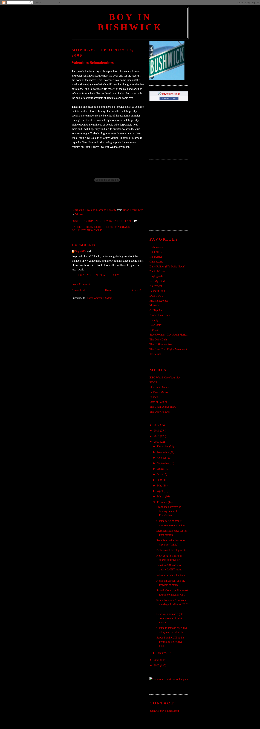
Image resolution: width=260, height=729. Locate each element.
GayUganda (156, 276)
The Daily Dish (158, 339)
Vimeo (79, 214)
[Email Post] (135, 221)
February (162, 502)
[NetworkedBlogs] (169, 93)
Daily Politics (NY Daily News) (167, 266)
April (160, 490)
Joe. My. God (157, 281)
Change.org (156, 261)
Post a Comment (81, 284)
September (163, 463)
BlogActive (155, 256)
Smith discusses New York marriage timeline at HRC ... (172, 604)
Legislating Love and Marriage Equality (94, 209)
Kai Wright (155, 285)
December (163, 446)
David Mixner (157, 271)
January (161, 652)
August (161, 468)
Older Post (138, 290)
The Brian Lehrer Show (162, 406)
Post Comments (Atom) (100, 297)
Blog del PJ (155, 251)
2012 (157, 425)
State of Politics (158, 401)
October (162, 457)
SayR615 (80, 251)
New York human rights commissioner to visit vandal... (169, 618)
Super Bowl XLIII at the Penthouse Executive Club (170, 641)
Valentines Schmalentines (93, 62)
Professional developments (171, 550)
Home (108, 290)
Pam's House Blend (160, 315)
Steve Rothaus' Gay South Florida (168, 334)
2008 (157, 659)
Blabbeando (156, 247)
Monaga (154, 305)
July (159, 474)
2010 (157, 436)
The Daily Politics (159, 411)
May (160, 485)
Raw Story (155, 324)
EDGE (153, 382)
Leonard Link (157, 290)
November (163, 452)
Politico (153, 396)
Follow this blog (168, 98)
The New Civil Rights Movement (168, 349)
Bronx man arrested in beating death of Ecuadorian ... (168, 511)
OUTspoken (156, 310)
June (160, 479)
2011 (157, 430)
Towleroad (155, 353)
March (161, 496)
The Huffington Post (160, 344)
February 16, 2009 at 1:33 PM (96, 274)
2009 (157, 441)
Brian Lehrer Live (133, 209)
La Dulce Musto (158, 392)
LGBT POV (156, 295)
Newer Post (78, 290)
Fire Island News (159, 387)
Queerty (153, 320)
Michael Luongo (158, 300)
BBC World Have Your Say (165, 377)
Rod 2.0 (153, 329)
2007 (157, 665)
